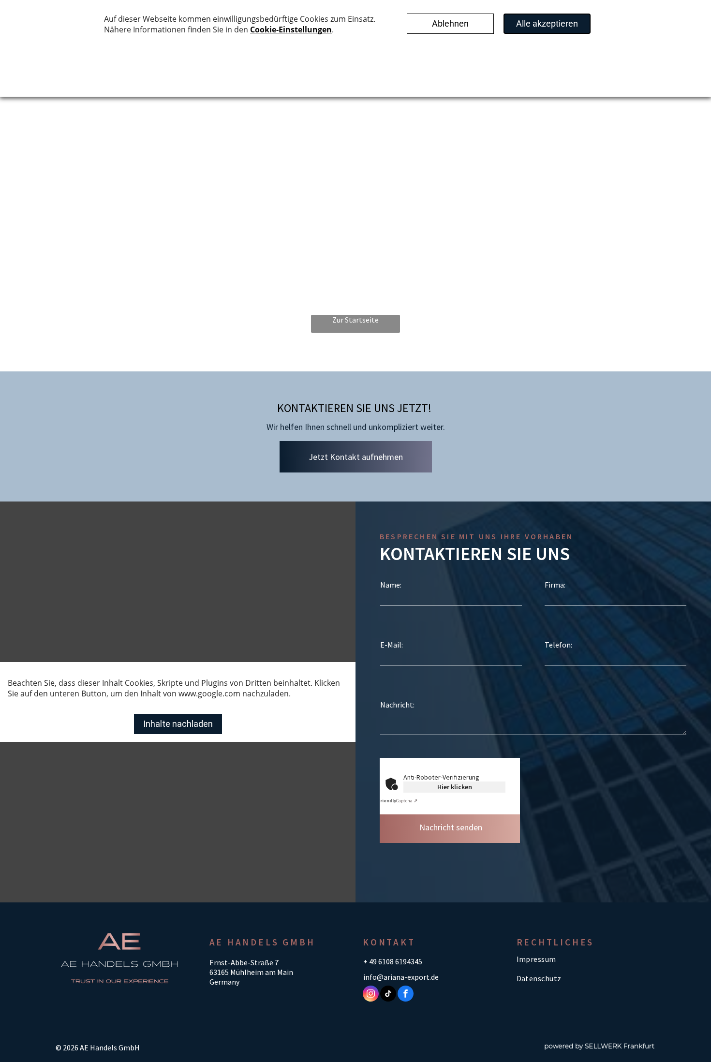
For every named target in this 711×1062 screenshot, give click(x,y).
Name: (390, 585)
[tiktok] (388, 995)
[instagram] (371, 995)
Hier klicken (454, 786)
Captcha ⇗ (397, 800)
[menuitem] (582, 959)
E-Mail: (391, 644)
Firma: (555, 585)
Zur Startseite (355, 319)
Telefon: (558, 644)
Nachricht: (397, 704)
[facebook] (406, 995)
